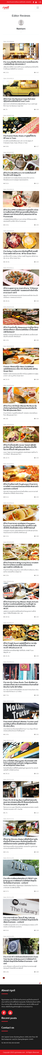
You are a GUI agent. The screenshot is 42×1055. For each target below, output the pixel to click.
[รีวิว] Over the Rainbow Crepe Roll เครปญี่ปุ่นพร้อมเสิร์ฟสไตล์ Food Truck (19, 100)
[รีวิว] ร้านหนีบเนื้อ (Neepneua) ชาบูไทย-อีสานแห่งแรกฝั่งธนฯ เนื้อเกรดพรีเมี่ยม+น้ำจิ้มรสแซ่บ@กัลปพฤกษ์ (20, 329)
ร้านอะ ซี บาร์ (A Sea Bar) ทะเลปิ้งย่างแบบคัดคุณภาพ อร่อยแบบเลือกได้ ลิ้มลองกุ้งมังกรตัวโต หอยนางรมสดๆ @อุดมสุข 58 (20, 802)
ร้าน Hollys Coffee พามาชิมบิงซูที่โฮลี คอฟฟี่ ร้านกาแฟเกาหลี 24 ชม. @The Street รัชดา (20, 252)
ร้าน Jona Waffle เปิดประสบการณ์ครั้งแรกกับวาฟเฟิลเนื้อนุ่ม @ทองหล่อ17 (20, 63)
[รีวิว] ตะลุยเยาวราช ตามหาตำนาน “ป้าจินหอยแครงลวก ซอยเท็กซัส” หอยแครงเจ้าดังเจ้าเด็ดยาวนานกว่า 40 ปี (20, 290)
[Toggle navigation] (37, 8)
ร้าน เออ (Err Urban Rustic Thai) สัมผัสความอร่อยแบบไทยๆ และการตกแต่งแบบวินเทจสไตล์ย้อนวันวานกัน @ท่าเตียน (20, 684)
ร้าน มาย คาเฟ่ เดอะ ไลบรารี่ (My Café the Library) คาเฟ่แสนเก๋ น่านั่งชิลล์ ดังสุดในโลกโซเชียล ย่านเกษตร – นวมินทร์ (20, 920)
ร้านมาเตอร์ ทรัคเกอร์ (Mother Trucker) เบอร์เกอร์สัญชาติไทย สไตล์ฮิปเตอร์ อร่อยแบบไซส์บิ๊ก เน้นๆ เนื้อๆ (20, 724)
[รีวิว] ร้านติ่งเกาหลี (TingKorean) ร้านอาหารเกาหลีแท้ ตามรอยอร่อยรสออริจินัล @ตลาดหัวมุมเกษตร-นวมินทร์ (20, 486)
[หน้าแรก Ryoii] (6, 7)
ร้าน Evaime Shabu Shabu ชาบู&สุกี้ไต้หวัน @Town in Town (19, 137)
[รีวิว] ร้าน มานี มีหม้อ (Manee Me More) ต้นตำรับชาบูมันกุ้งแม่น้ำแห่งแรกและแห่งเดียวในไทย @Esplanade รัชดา (20, 408)
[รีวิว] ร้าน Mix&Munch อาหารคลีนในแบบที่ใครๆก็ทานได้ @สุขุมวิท (19, 174)
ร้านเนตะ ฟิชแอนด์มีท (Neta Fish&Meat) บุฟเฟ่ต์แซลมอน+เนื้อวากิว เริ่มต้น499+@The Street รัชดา (20, 369)
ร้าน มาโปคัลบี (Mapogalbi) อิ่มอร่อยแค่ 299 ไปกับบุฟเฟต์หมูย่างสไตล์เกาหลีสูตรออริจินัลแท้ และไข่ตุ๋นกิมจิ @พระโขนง (20, 763)
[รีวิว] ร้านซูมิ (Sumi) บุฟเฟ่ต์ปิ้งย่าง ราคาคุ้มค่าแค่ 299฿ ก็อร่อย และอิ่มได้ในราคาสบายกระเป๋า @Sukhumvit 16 (20, 645)
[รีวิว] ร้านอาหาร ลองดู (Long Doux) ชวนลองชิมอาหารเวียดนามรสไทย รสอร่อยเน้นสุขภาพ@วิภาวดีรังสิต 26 (20, 565)
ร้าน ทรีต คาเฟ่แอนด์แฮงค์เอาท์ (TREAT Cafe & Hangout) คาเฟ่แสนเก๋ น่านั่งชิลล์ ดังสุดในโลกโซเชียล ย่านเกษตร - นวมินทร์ (20, 880)
